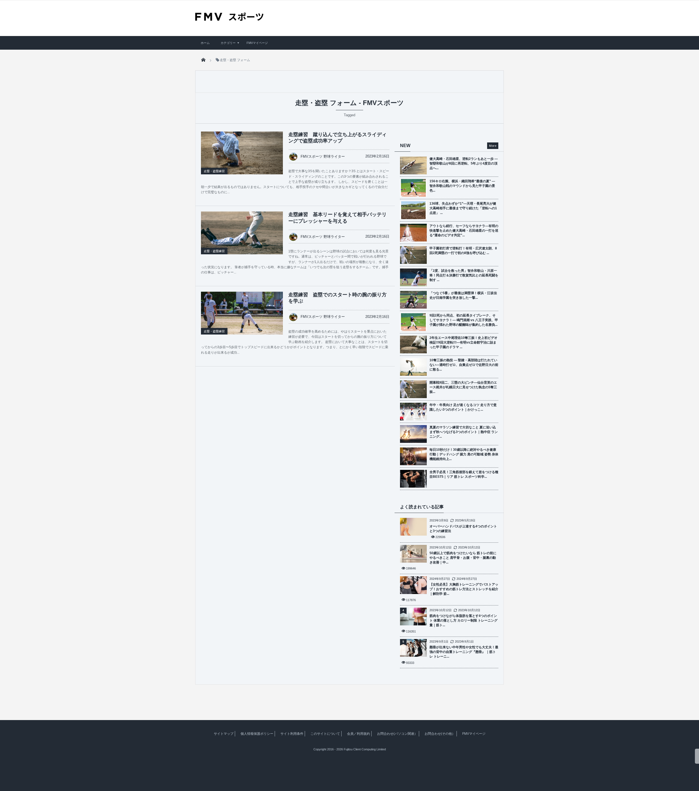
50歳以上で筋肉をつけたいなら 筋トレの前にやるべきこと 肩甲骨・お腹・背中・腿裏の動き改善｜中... (463, 557)
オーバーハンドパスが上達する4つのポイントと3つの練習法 (463, 528)
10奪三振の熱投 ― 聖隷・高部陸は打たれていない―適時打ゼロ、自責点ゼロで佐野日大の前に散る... (464, 364)
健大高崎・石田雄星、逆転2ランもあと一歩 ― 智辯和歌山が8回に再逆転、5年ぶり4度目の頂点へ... (464, 163)
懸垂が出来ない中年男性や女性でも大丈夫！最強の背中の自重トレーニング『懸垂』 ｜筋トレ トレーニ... (464, 651)
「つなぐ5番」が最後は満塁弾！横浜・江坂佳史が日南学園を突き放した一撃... (463, 295)
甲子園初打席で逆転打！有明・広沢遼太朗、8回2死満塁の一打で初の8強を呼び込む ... (463, 250)
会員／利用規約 (358, 734)
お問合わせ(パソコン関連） (397, 734)
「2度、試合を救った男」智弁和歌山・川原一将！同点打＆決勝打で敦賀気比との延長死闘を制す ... (464, 275)
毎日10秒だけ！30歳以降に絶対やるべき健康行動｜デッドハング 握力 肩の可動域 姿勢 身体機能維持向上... (464, 454)
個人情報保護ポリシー (257, 734)
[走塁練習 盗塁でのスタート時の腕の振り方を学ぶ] (242, 319)
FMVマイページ (257, 42)
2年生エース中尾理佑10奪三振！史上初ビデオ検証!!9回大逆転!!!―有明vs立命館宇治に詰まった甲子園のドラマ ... (463, 342)
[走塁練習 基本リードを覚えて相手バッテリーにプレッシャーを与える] (242, 238)
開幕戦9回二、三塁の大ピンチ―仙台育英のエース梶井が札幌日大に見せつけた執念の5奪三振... (463, 387)
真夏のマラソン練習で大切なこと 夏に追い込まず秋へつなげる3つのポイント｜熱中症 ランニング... (464, 431)
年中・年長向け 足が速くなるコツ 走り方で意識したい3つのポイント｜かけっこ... (463, 407)
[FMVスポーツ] (229, 19)
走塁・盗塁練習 (214, 171)
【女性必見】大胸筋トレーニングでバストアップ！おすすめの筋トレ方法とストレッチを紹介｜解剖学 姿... (464, 589)
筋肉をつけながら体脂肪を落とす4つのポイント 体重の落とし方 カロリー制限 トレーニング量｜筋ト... (463, 620)
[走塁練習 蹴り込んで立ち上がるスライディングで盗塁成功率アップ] (242, 159)
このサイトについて (325, 734)
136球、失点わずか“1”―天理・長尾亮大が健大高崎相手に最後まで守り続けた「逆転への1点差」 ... (463, 208)
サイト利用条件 (291, 734)
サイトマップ (223, 734)
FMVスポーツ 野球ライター (323, 156)
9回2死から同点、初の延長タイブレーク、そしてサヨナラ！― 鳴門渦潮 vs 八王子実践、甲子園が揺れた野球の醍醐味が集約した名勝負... (464, 320)
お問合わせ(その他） (440, 734)
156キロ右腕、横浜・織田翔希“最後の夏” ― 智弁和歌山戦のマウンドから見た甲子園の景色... (462, 185)
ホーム (205, 42)
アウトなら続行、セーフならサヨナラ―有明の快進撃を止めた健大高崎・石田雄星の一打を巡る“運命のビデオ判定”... (464, 230)
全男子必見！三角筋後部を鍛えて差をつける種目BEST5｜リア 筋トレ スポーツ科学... (464, 474)
